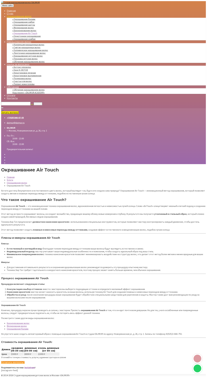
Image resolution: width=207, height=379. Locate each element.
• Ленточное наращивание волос (29, 53)
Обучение (13, 87)
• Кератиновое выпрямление (26, 75)
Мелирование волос (17, 326)
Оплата (11, 95)
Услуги (10, 180)
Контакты (12, 98)
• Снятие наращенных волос (26, 47)
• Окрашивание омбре (23, 22)
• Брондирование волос (24, 30)
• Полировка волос (21, 78)
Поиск (38, 104)
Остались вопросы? (13, 362)
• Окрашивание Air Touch (24, 33)
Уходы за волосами (18, 64)
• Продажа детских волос (25, 58)
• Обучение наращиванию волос (28, 61)
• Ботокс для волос (21, 67)
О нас (10, 13)
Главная (11, 10)
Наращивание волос (19, 41)
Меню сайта (7, 6)
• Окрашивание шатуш (23, 24)
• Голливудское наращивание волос (30, 50)
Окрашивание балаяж (17, 328)
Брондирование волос (18, 323)
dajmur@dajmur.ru (16, 122)
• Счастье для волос (22, 81)
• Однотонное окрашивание (26, 36)
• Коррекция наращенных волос (28, 44)
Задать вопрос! (10, 112)
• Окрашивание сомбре (23, 39)
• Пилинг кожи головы (23, 84)
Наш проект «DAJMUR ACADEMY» (28, 92)
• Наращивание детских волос (27, 55)
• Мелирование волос (23, 27)
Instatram (29, 367)
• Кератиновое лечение (24, 72)
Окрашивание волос (19, 16)
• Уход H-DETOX (20, 70)
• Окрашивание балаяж (23, 19)
